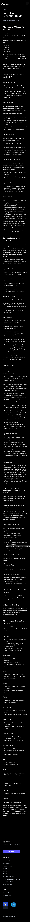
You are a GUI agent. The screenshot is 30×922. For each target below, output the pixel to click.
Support (5, 871)
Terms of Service (7, 893)
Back (4, 9)
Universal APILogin (8, 881)
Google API (6, 898)
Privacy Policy (7, 895)
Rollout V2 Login (7, 884)
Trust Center (6, 874)
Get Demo (11, 851)
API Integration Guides (9, 876)
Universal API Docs (8, 861)
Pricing (5, 868)
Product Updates (7, 866)
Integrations (6, 863)
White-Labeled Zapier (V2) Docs (11, 879)
